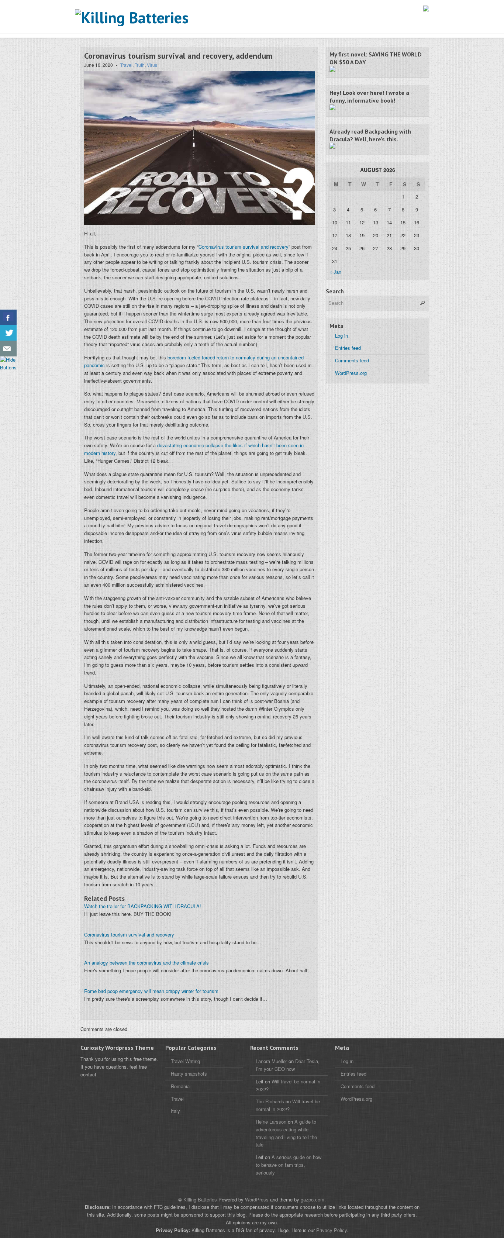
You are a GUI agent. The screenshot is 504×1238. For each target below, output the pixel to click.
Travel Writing (185, 1061)
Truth (140, 65)
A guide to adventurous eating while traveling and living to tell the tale (286, 1133)
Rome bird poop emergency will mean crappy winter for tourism (151, 990)
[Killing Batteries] (148, 17)
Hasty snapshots (189, 1073)
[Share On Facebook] (8, 317)
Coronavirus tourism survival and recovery (244, 246)
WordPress (257, 1199)
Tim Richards (270, 1101)
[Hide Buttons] (9, 367)
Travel (126, 65)
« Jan (335, 271)
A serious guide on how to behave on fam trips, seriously (288, 1164)
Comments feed (352, 360)
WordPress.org (351, 372)
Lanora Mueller (271, 1061)
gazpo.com (312, 1199)
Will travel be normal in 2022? (288, 1105)
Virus (152, 65)
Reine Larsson (271, 1121)
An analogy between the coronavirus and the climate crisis (146, 962)
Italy (175, 1110)
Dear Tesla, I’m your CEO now (288, 1065)
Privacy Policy (331, 1230)
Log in (341, 335)
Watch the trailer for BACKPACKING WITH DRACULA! (142, 906)
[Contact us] (8, 348)
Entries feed (348, 347)
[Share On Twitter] (8, 333)
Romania (180, 1086)
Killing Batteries (199, 1199)
